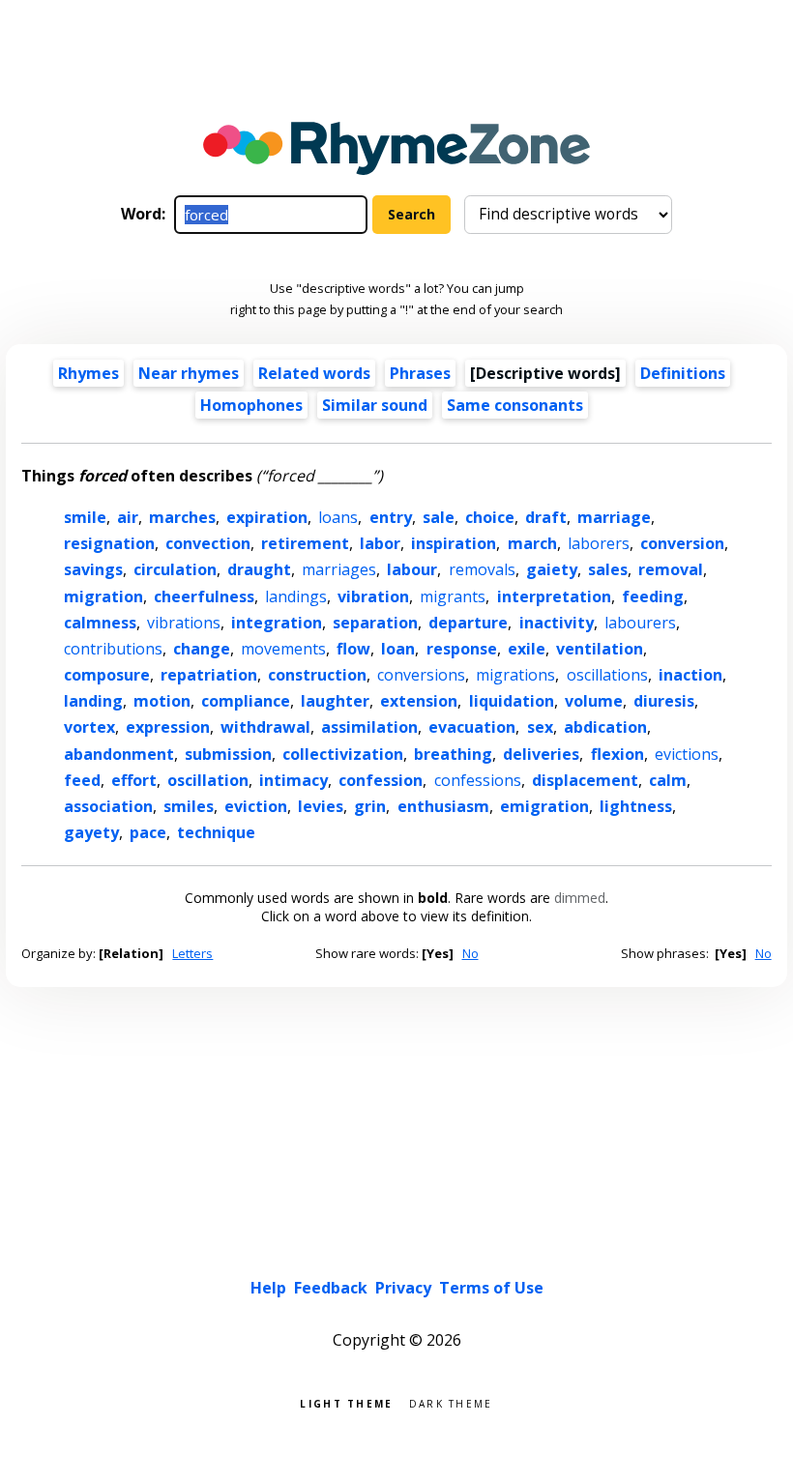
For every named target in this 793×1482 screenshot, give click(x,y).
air (127, 517)
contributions (113, 648)
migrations (515, 674)
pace (148, 832)
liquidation (511, 701)
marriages (339, 569)
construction (317, 674)
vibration (373, 596)
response (461, 648)
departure (468, 622)
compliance (245, 701)
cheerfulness (204, 596)
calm (668, 780)
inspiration (453, 543)
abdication (605, 727)
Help (268, 1287)
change (201, 648)
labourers (640, 622)
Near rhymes (188, 373)
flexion (617, 754)
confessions (477, 780)
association (108, 806)
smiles (188, 806)
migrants (452, 596)
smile (85, 517)
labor (380, 543)
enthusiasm (443, 806)
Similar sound (374, 405)
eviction (255, 806)
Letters (192, 953)
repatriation (209, 674)
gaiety (551, 569)
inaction (690, 674)
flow (353, 648)
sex (540, 727)
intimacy (293, 780)
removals (482, 569)
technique (216, 832)
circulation (175, 569)
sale (439, 517)
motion (162, 701)
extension (418, 701)
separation (375, 622)
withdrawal (265, 727)
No (470, 953)
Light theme (346, 1402)
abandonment (119, 754)
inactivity (556, 622)
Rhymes (88, 373)
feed (82, 780)
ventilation (599, 648)
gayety (91, 832)
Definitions (682, 373)
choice (489, 517)
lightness (636, 806)
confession (380, 780)
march (532, 543)
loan (398, 648)
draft (546, 517)
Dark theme (451, 1402)
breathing (453, 754)
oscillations (607, 674)
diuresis (663, 701)
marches (182, 517)
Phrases (420, 373)
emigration (544, 806)
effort (134, 780)
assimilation (369, 727)
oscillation (208, 780)
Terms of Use (491, 1287)
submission (228, 754)
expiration (267, 517)
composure (107, 674)
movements (283, 648)
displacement (585, 780)
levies (320, 806)
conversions (421, 674)
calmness (100, 622)
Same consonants (515, 405)
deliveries (541, 754)
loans (338, 517)
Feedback (330, 1287)
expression (168, 727)
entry (390, 517)
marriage (614, 517)
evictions (687, 754)
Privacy (403, 1287)
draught (259, 569)
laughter (335, 701)
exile (526, 648)
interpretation (554, 596)
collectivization (342, 754)
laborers (599, 543)
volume (594, 701)
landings (296, 596)
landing (93, 701)
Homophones (251, 405)
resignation (109, 543)
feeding (653, 596)
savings (93, 569)
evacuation (471, 727)
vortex (89, 727)
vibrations (183, 622)
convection (207, 543)
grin (370, 806)
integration (276, 622)
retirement (305, 543)
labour (412, 569)
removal (670, 569)
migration (103, 596)
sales (608, 569)
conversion (682, 543)
